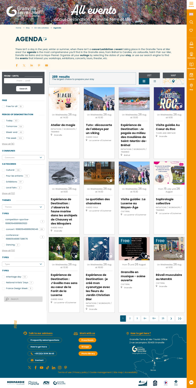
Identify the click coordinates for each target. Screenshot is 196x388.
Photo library (88, 353)
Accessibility (131, 372)
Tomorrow (14, 126)
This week (14, 138)
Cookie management (100, 372)
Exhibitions (14, 181)
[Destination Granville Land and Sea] (24, 11)
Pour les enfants (17, 175)
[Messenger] (191, 382)
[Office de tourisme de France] (175, 382)
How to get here (39, 346)
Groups (85, 346)
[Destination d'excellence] (165, 382)
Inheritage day (16, 276)
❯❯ (179, 318)
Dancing (12, 244)
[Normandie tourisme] (15, 382)
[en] (191, 14)
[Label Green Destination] (142, 382)
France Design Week (18, 288)
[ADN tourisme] (46, 382)
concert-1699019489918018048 (24, 229)
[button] (191, 22)
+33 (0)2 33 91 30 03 (44, 353)
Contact (39, 360)
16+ (154, 318)
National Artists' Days (19, 282)
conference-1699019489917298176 (24, 237)
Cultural (12, 170)
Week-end (14, 132)
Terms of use (64, 372)
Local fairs (13, 187)
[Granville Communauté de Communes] (59, 382)
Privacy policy (80, 372)
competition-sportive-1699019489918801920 (24, 221)
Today (11, 120)
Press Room (87, 340)
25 (163, 318)
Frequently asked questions (45, 340)
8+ (145, 318)
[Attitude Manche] (33, 382)
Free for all (14, 106)
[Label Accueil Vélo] (155, 382)
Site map (118, 372)
